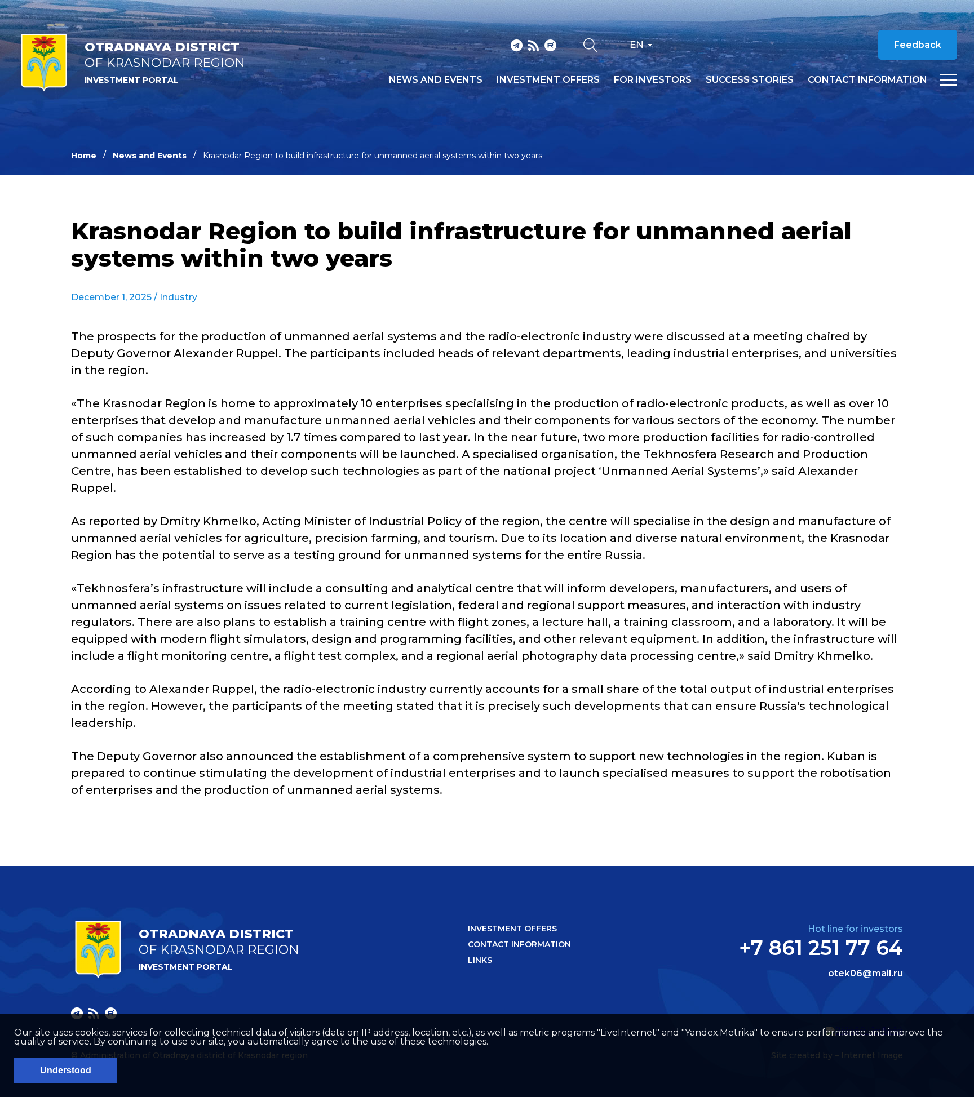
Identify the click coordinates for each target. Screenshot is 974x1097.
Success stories (750, 80)
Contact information (867, 80)
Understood (65, 1070)
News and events (435, 80)
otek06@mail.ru (865, 973)
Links (480, 960)
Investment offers (548, 80)
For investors (653, 80)
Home (83, 155)
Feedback (917, 44)
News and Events (150, 155)
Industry (178, 297)
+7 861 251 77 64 (821, 948)
